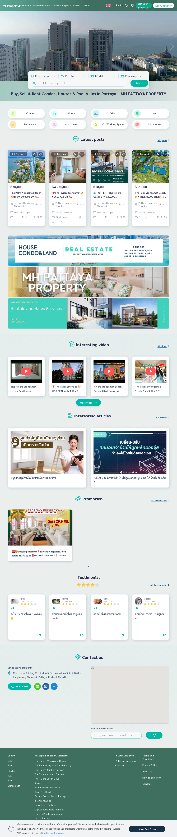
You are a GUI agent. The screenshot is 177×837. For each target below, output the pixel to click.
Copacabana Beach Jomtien (49, 809)
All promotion (159, 500)
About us (147, 771)
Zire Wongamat (43, 800)
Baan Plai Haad (43, 791)
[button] (171, 46)
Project (76, 5)
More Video (86, 402)
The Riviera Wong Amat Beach (50, 760)
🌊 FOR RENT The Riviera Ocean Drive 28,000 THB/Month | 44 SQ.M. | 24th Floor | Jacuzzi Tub (109, 195)
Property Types (61, 5)
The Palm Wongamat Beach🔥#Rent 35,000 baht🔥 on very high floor (150, 195)
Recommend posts (42, 5)
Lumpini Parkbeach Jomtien (49, 813)
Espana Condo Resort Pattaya (51, 796)
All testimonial (158, 584)
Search (139, 83)
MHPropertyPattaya (16, 6)
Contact (87, 5)
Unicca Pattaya (42, 818)
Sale (10, 760)
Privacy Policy (149, 765)
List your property (143, 5)
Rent (10, 765)
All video (162, 346)
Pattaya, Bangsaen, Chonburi (51, 755)
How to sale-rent (151, 777)
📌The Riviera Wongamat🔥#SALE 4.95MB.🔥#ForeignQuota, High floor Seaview (67, 195)
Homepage (25, 5)
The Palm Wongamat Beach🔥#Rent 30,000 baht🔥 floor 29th (25, 195)
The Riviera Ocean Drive (47, 778)
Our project (14, 785)
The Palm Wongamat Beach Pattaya (53, 765)
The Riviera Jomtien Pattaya (49, 769)
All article (161, 417)
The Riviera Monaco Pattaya (49, 774)
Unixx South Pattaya (45, 804)
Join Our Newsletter (102, 728)
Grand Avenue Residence (47, 787)
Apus (37, 782)
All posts (162, 140)
